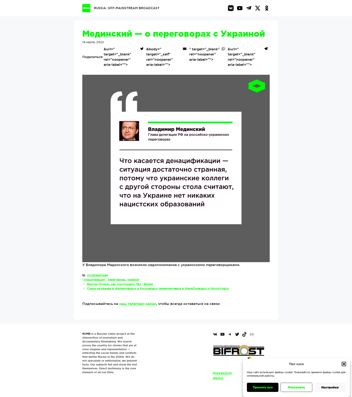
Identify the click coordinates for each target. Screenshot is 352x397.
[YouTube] (240, 8)
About (218, 378)
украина (133, 279)
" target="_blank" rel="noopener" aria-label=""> (204, 54)
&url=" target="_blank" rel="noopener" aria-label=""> (117, 57)
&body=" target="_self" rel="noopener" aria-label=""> (159, 57)
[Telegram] (249, 8)
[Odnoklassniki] (267, 8)
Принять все (263, 387)
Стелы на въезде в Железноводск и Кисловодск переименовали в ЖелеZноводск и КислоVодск (158, 288)
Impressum (222, 373)
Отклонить (296, 387)
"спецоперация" (94, 279)
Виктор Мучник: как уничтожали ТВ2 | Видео (120, 284)
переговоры (116, 279)
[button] (344, 364)
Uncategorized (97, 275)
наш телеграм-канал (137, 304)
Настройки (330, 387)
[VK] (231, 8)
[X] (258, 8)
